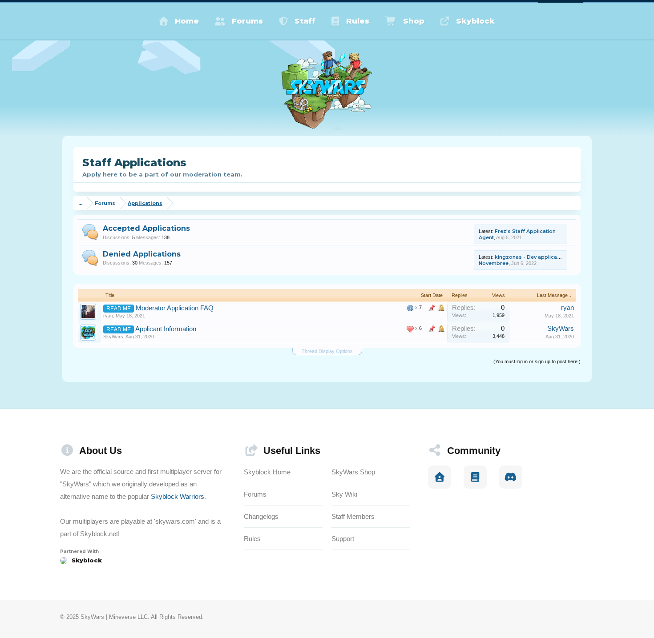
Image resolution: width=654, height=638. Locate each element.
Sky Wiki (344, 494)
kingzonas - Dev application (531, 257)
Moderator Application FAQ (175, 308)
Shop (413, 20)
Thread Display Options (327, 351)
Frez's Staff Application (525, 231)
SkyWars (113, 336)
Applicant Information (165, 329)
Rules (357, 20)
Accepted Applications (146, 228)
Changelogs (261, 516)
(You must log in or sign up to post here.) (537, 361)
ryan (108, 315)
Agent (486, 237)
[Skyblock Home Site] (439, 477)
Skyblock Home (267, 472)
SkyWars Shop (353, 472)
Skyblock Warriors (177, 496)
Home (187, 20)
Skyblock (475, 20)
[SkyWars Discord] (510, 477)
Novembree (494, 263)
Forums (247, 20)
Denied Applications (142, 254)
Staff (305, 20)
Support (342, 538)
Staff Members (353, 516)
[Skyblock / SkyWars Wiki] (475, 477)
